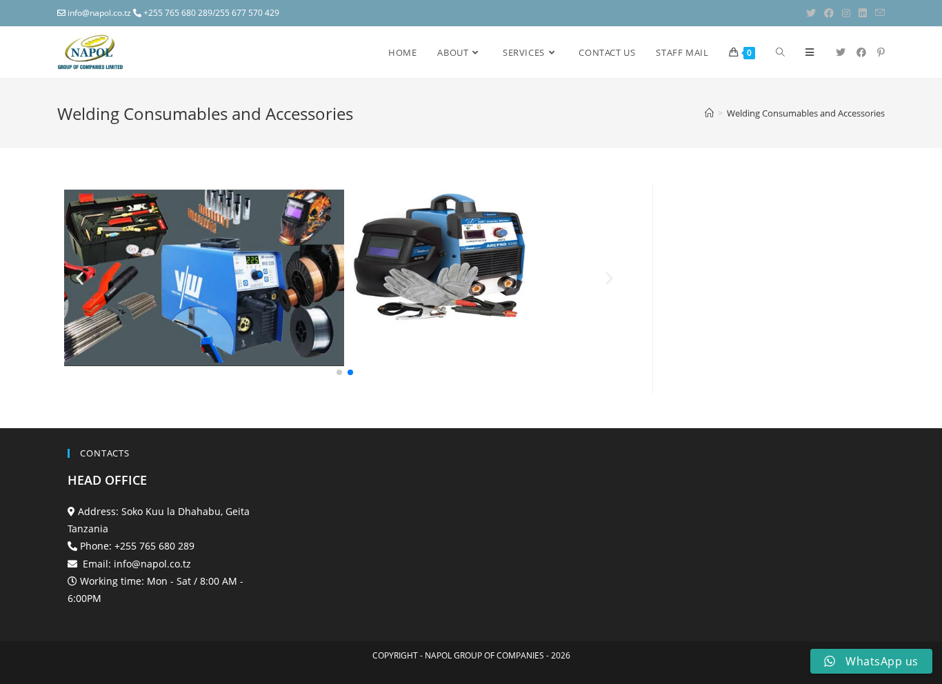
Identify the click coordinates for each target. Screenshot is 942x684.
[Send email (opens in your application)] (878, 13)
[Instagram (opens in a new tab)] (846, 13)
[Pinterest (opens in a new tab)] (881, 52)
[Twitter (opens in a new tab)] (811, 13)
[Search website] (780, 52)
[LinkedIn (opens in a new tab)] (862, 13)
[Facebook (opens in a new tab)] (829, 13)
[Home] (709, 113)
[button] (339, 372)
